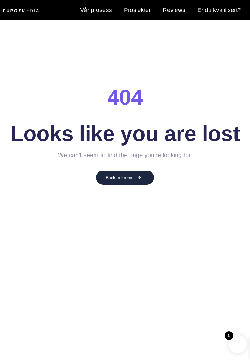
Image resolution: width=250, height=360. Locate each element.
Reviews (174, 10)
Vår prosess (96, 10)
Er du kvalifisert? (219, 10)
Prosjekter (137, 10)
